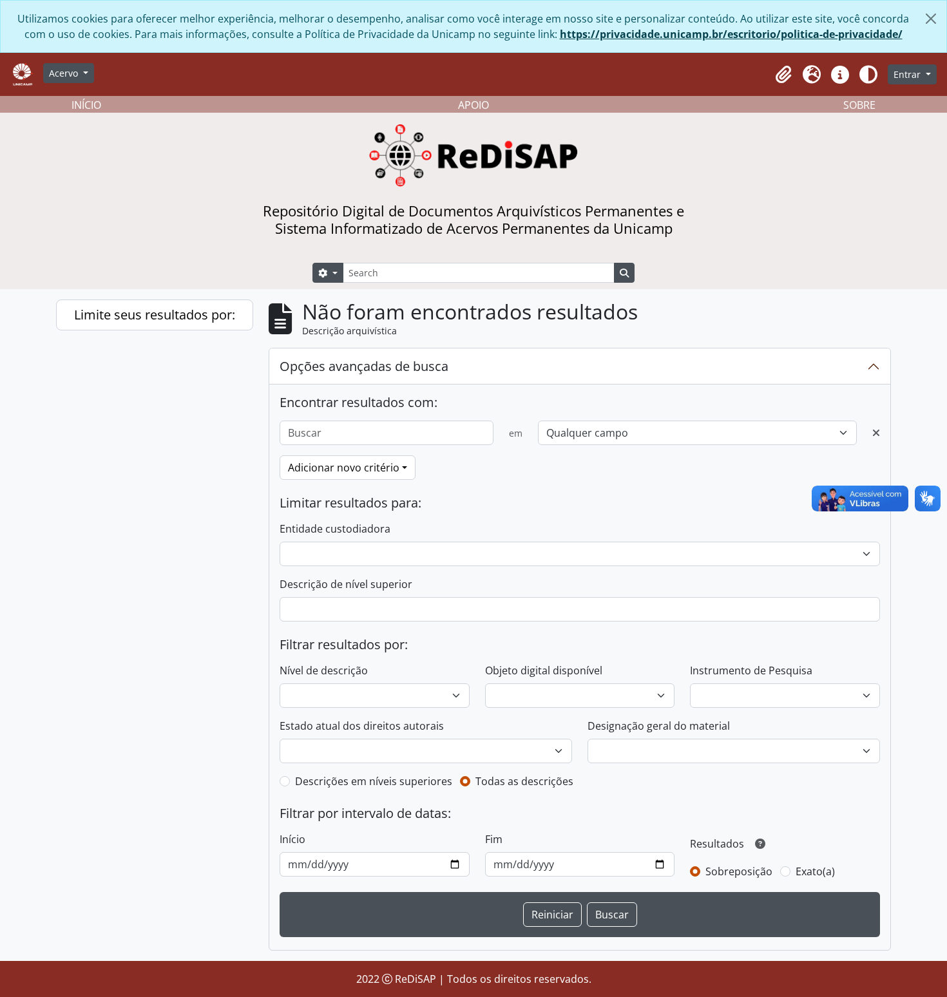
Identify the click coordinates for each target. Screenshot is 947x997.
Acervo (65, 73)
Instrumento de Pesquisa (751, 670)
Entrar (908, 74)
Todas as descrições (524, 781)
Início (292, 839)
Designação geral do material (659, 726)
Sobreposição (738, 871)
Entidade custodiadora (335, 529)
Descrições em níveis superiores (373, 781)
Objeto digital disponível (543, 670)
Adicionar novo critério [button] (343, 468)
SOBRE (859, 105)
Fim (493, 839)
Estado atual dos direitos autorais (362, 726)
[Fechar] (930, 19)
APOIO (473, 105)
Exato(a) (815, 871)
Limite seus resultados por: (154, 314)
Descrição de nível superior (346, 584)
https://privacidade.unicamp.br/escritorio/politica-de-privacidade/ (731, 34)
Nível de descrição (324, 670)
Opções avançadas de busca (364, 366)
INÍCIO (86, 105)
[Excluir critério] (876, 433)
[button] (783, 75)
